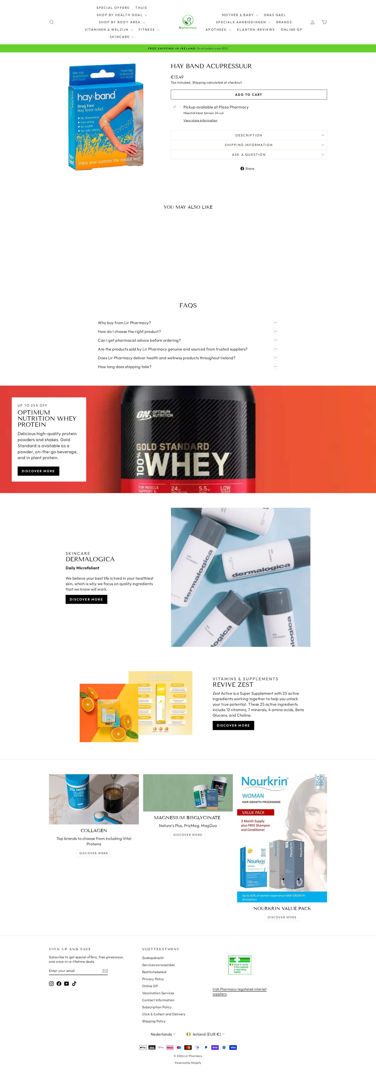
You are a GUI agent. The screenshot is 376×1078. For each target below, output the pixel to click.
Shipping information (249, 145)
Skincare (120, 37)
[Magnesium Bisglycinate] (188, 793)
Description (248, 135)
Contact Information (158, 1000)
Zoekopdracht (153, 958)
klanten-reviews (256, 29)
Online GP (292, 29)
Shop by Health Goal (120, 15)
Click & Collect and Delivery (164, 1014)
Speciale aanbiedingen (241, 22)
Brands (284, 22)
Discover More (38, 471)
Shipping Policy (154, 1021)
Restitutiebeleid (154, 972)
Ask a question (249, 154)
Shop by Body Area (120, 22)
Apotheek (217, 29)
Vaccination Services (158, 993)
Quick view (82, 264)
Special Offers (113, 8)
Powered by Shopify (188, 1063)
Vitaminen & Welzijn (107, 29)
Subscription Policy (157, 1007)
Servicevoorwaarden (158, 965)
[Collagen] (94, 799)
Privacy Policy (153, 979)
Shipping (199, 82)
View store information (200, 120)
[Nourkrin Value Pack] (282, 838)
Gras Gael (275, 15)
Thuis (141, 8)
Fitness (147, 29)
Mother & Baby (238, 15)
